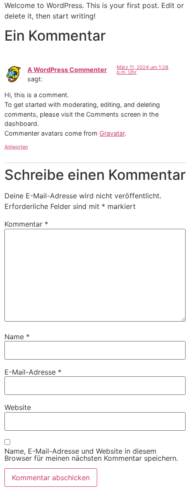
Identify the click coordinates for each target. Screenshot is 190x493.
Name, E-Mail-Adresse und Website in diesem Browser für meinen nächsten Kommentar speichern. (91, 454)
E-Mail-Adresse (32, 371)
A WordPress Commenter (67, 69)
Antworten (16, 147)
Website (17, 407)
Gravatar (112, 133)
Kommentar (26, 224)
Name (17, 336)
